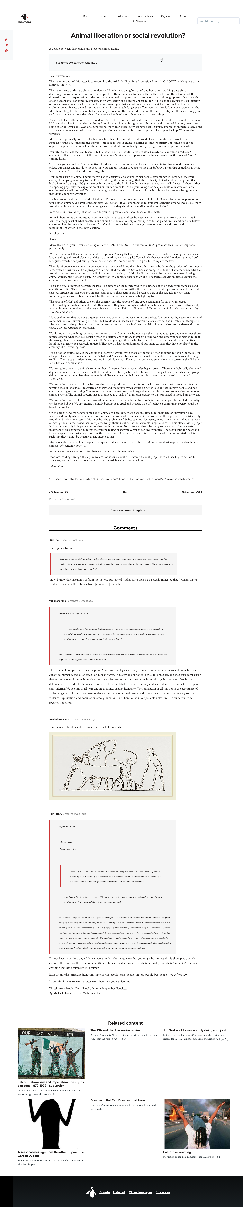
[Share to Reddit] (161, 60)
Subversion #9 (59, 492)
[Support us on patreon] (6, 45)
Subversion (115, 510)
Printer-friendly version (62, 499)
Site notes (163, 1192)
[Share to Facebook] (156, 60)
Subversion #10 (191, 492)
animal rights (135, 510)
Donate (104, 1192)
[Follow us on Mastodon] (6, 39)
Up (125, 492)
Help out (119, 1192)
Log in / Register (137, 21)
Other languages (140, 1192)
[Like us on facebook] (6, 50)
